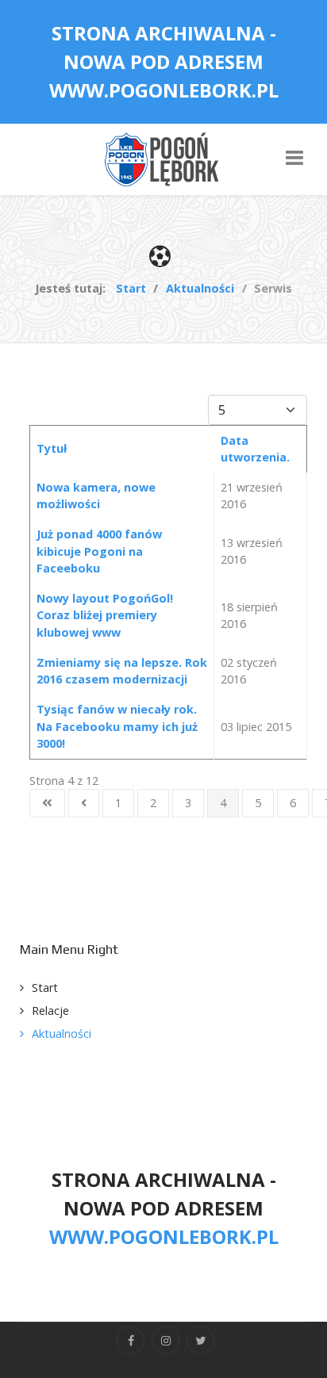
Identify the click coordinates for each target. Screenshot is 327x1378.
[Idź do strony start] (47, 803)
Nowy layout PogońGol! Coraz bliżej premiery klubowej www (105, 615)
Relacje (50, 1010)
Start (45, 987)
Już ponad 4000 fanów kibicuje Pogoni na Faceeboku (99, 551)
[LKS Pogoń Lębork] (163, 158)
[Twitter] (200, 1340)
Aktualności (61, 1033)
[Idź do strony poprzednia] (83, 803)
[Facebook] (130, 1340)
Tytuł (52, 448)
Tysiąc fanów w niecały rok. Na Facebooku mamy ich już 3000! (117, 726)
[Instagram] (165, 1340)
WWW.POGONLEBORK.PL (164, 90)
